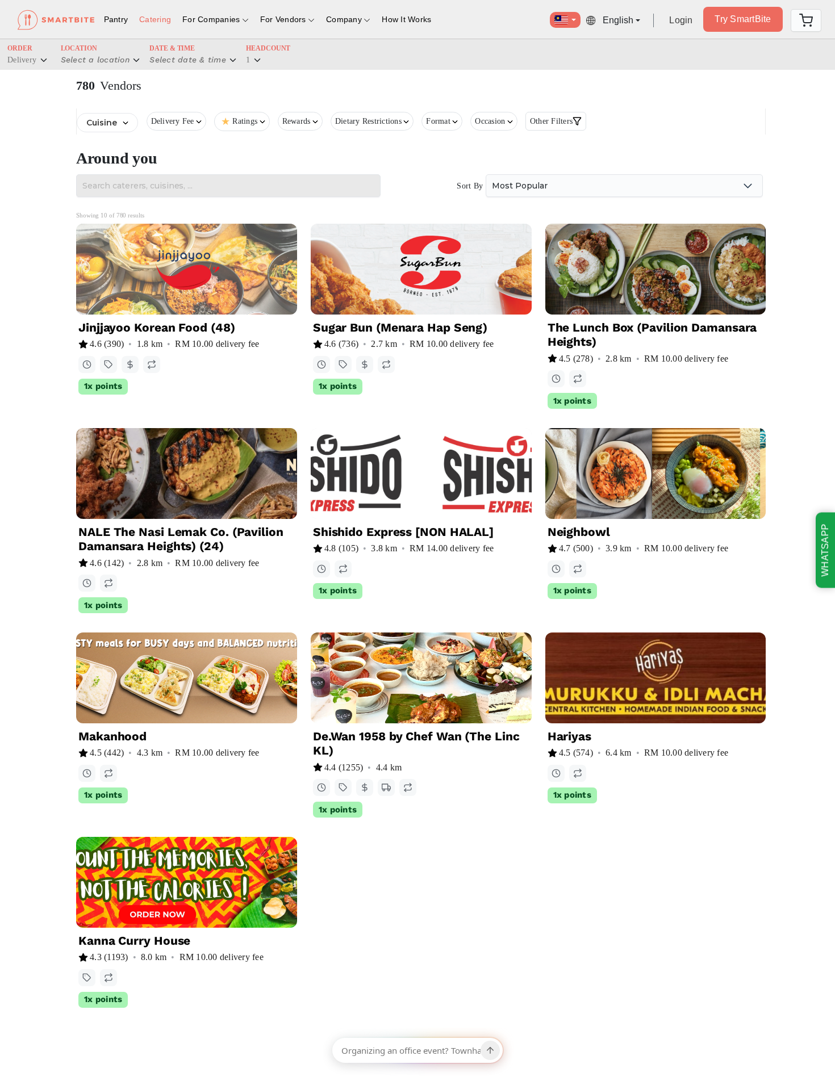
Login (680, 20)
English (618, 20)
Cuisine (101, 123)
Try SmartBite (743, 19)
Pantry (116, 19)
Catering (155, 19)
